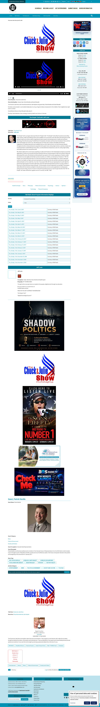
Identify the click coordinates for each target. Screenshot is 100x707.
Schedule (38, 8)
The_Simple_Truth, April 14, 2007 (16, 224)
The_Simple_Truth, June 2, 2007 (16, 209)
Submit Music (73, 8)
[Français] (74, 1)
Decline (87, 703)
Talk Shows (17, 15)
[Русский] (79, 1)
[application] (39, 73)
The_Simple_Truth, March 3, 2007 (16, 236)
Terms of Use (36, 700)
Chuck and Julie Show (18, 612)
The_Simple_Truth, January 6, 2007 (17, 253)
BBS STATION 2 (82, 84)
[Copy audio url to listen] (11, 98)
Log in (68, 1)
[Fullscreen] (63, 87)
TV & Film (60, 568)
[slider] (38, 86)
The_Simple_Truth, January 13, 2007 (17, 250)
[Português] (78, 1)
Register (64, 1)
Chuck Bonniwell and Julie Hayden (21, 614)
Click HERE (39, 634)
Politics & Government (40, 185)
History (19, 665)
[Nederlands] (72, 1)
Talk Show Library (37, 685)
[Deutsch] (75, 1)
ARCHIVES (11, 178)
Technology (33, 189)
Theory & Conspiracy (43, 189)
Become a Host (48, 8)
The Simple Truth (18, 130)
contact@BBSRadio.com (19, 687)
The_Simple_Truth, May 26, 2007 (16, 212)
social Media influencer (16, 562)
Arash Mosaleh (30, 562)
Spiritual (63, 185)
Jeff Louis (16, 132)
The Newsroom (26, 15)
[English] (71, 1)
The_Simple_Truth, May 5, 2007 (16, 218)
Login (46, 669)
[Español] (80, 1)
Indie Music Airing (36, 15)
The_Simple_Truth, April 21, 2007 (16, 221)
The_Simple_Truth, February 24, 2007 (17, 239)
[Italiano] (76, 1)
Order (9, 202)
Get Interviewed (60, 8)
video (84, 60)
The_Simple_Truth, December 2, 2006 (17, 262)
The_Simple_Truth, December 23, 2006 (18, 256)
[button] (39, 74)
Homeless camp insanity (30, 560)
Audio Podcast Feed (40, 645)
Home (11, 15)
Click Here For (82, 64)
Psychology (50, 185)
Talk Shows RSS (46, 15)
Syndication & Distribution (39, 689)
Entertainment (13, 568)
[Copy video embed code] (38, 90)
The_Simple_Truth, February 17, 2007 (17, 242)
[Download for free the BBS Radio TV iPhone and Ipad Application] (82, 111)
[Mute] (60, 87)
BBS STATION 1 (82, 77)
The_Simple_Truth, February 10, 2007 (17, 244)
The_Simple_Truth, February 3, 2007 (17, 247)
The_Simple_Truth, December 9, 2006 (17, 259)
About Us (35, 694)
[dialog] (84, 698)
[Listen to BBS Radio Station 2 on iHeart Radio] (82, 147)
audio (84, 55)
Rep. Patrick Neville (14, 560)
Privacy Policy (36, 698)
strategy (40, 562)
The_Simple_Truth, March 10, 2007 (17, 233)
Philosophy (30, 185)
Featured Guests (30, 645)
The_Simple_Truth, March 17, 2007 (17, 230)
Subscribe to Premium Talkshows (17, 1)
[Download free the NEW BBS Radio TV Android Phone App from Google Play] (82, 105)
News (24, 185)
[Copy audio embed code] (9, 98)
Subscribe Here (82, 194)
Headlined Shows (20, 645)
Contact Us (36, 696)
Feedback (61, 645)
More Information (85, 8)
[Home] (12, 8)
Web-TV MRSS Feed (52, 645)
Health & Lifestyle (16, 185)
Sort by (9, 198)
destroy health (50, 562)
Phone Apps (36, 692)
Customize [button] (72, 703)
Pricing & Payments (38, 683)
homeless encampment (46, 560)
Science (57, 185)
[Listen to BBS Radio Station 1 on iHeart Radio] (82, 139)
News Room (36, 691)
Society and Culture (12, 543)
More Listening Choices (82, 66)
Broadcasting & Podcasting (39, 681)
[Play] (15, 87)
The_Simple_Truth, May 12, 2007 (16, 215)
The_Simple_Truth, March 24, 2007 (17, 227)
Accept (94, 703)
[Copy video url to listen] (40, 90)
